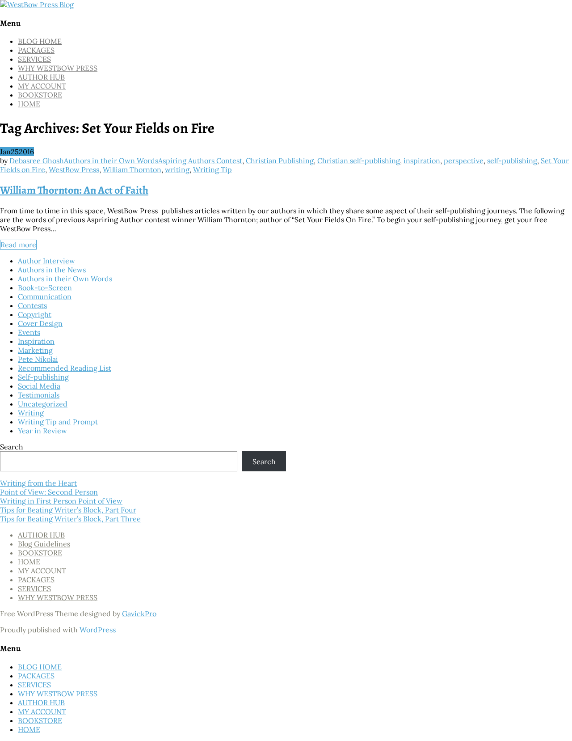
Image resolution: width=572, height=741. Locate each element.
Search (11, 446)
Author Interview (46, 260)
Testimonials (38, 394)
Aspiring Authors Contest (200, 160)
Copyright (34, 314)
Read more (18, 244)
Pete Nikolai (38, 359)
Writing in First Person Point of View (61, 500)
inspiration (422, 160)
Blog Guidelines (44, 543)
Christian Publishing (280, 160)
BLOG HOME (40, 41)
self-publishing (512, 160)
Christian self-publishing (358, 160)
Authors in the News (52, 269)
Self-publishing (43, 377)
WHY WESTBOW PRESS (57, 68)
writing (177, 169)
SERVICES (34, 59)
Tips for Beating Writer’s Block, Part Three (70, 518)
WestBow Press (74, 169)
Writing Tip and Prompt (58, 421)
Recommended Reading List (64, 368)
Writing (31, 412)
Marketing (35, 350)
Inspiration (36, 341)
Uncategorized (42, 403)
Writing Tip (212, 169)
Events (29, 332)
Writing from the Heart (38, 482)
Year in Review (42, 430)
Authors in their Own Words (111, 160)
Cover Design (40, 323)
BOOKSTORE (40, 94)
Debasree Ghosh (36, 160)
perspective (464, 160)
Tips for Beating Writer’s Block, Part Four (68, 509)
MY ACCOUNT (42, 85)
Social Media (39, 385)
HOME (29, 103)
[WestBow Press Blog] (37, 4)
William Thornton (132, 169)
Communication (45, 296)
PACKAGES (36, 50)
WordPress (98, 629)
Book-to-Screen (45, 287)
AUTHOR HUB (41, 76)
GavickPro (139, 613)
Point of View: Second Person (49, 491)
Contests (32, 305)
